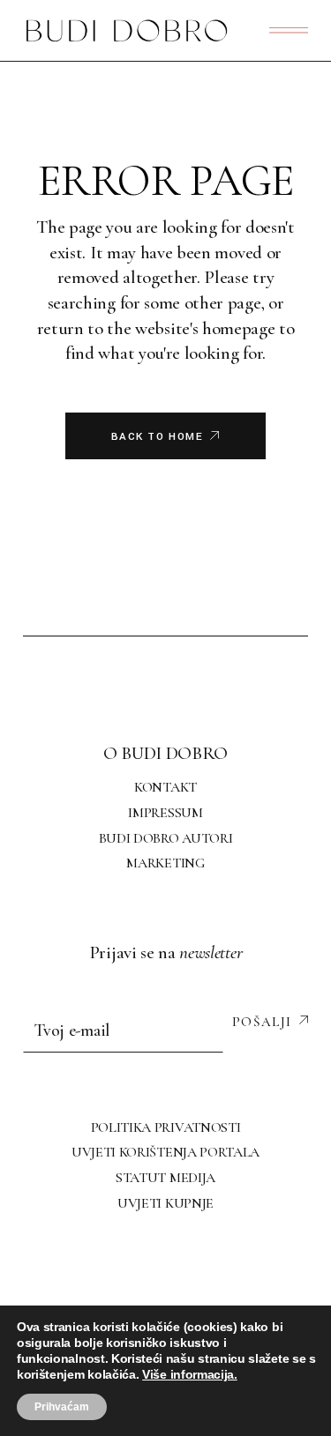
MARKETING (165, 863)
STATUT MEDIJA (165, 1178)
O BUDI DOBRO (165, 753)
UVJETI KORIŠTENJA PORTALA (165, 1152)
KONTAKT (165, 787)
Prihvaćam (61, 1407)
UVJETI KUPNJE (165, 1203)
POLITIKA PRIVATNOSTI (166, 1127)
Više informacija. (189, 1374)
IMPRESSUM (165, 813)
